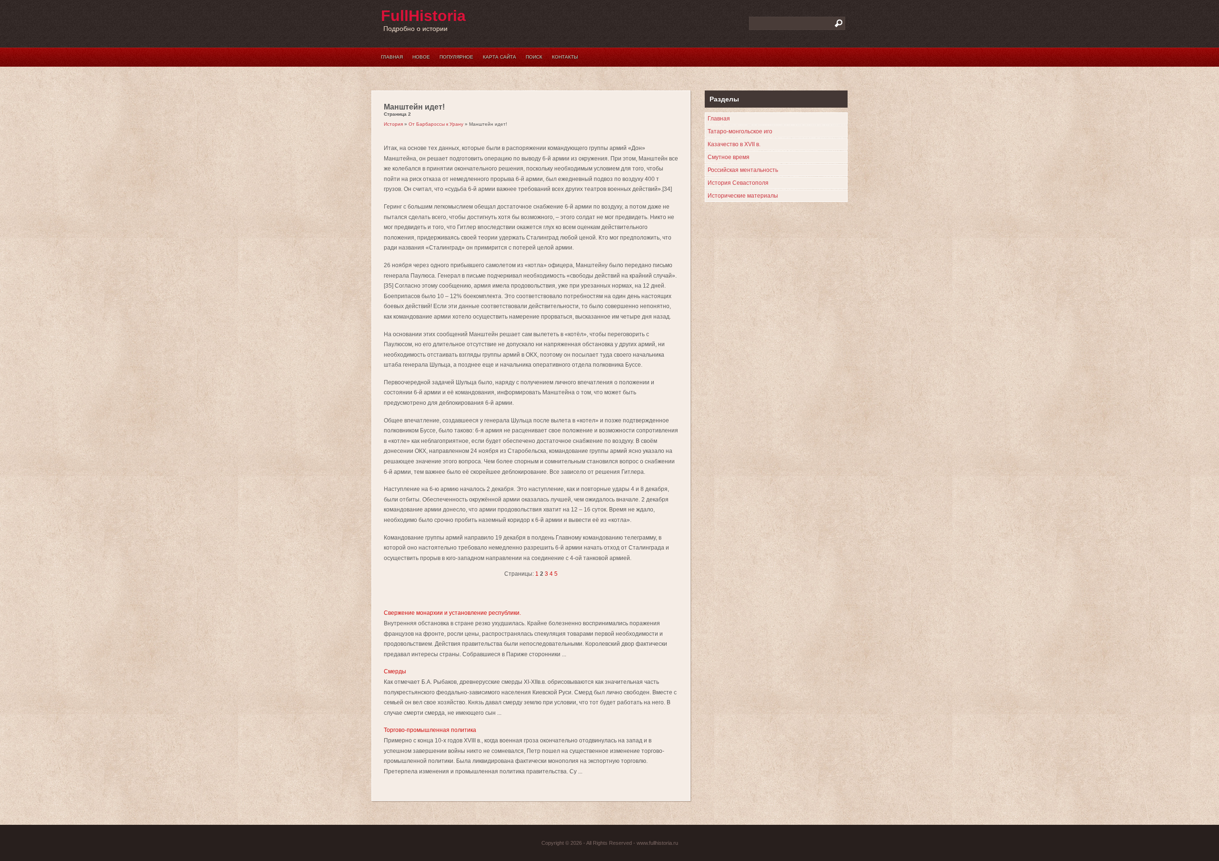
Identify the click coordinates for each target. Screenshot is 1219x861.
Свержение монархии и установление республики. (452, 613)
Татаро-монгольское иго (740, 131)
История (393, 124)
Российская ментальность (743, 170)
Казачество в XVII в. (734, 144)
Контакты (565, 57)
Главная (392, 57)
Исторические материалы (743, 195)
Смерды (400, 671)
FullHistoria (423, 15)
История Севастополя (738, 183)
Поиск (534, 57)
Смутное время (728, 157)
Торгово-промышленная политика (430, 730)
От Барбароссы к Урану (436, 124)
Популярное (456, 57)
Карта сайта (499, 57)
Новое (421, 57)
